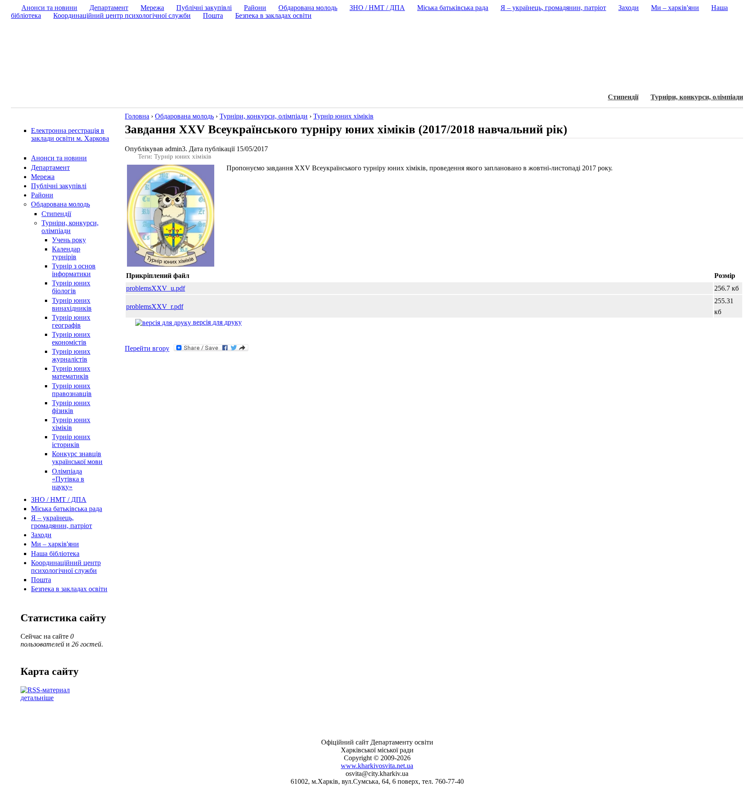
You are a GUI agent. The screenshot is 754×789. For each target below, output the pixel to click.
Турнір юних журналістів (71, 355)
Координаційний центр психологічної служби (66, 566)
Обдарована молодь (60, 204)
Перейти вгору (147, 348)
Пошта (41, 579)
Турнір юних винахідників (72, 304)
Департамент (50, 167)
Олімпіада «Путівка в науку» (68, 479)
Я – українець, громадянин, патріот (61, 521)
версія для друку (216, 322)
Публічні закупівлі (58, 186)
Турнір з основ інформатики (74, 270)
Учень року (69, 240)
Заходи (41, 534)
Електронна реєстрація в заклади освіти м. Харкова (70, 134)
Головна (137, 116)
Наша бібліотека (55, 553)
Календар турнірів (66, 253)
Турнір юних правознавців (72, 389)
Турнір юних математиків (71, 372)
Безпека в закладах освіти (69, 589)
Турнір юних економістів (71, 338)
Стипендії (623, 97)
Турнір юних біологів (71, 287)
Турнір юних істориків (71, 440)
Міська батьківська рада (66, 508)
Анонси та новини (59, 158)
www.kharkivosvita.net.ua (377, 765)
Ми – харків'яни (55, 544)
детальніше (37, 697)
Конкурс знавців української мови (77, 457)
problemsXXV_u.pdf (155, 288)
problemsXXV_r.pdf (154, 306)
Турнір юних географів (71, 321)
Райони (42, 195)
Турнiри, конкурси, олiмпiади (697, 97)
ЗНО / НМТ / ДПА (58, 499)
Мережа (43, 176)
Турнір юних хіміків (71, 423)
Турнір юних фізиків (71, 406)
